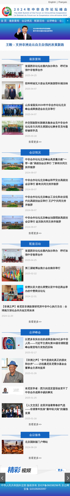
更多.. (61, 470)
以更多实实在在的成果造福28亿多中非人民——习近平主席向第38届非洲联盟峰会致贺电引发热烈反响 (46, 343)
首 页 (4, 20)
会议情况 (27, 20)
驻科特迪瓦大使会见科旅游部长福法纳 (46, 83)
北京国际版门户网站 (36, 441)
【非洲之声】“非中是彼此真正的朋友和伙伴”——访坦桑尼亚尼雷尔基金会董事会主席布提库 (46, 364)
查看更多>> (35, 141)
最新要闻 (14, 20)
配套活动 (39, 20)
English (52, 2)
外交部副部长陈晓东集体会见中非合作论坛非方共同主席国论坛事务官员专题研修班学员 (46, 126)
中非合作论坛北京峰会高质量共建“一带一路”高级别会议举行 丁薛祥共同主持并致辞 (46, 163)
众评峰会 (52, 20)
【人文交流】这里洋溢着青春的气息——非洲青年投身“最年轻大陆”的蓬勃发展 (46, 409)
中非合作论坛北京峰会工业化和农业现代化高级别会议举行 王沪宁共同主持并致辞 (46, 200)
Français (63, 2)
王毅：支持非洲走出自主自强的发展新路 (35, 44)
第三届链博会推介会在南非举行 (42, 268)
